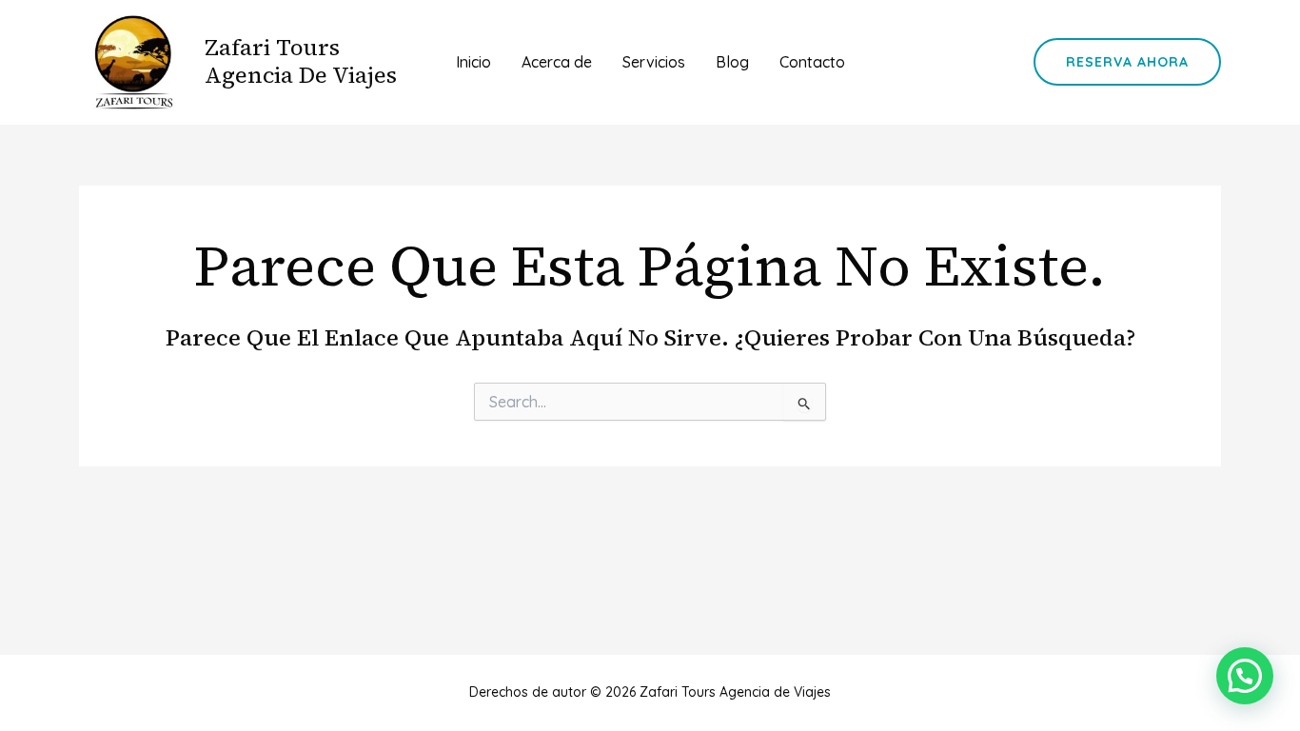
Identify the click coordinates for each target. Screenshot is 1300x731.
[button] (1127, 62)
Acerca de (557, 61)
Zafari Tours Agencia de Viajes (301, 60)
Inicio (473, 61)
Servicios (653, 61)
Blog (732, 61)
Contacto (812, 61)
